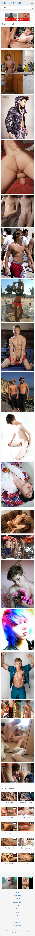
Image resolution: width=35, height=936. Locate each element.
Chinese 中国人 (17, 902)
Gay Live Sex (17, 925)
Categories (17, 895)
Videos (18, 892)
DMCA (17, 915)
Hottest (18, 899)
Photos (18, 909)
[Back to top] (32, 932)
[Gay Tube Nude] (11, 2)
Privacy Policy (17, 919)
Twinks (17, 905)
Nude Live (17, 922)
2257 (17, 912)
